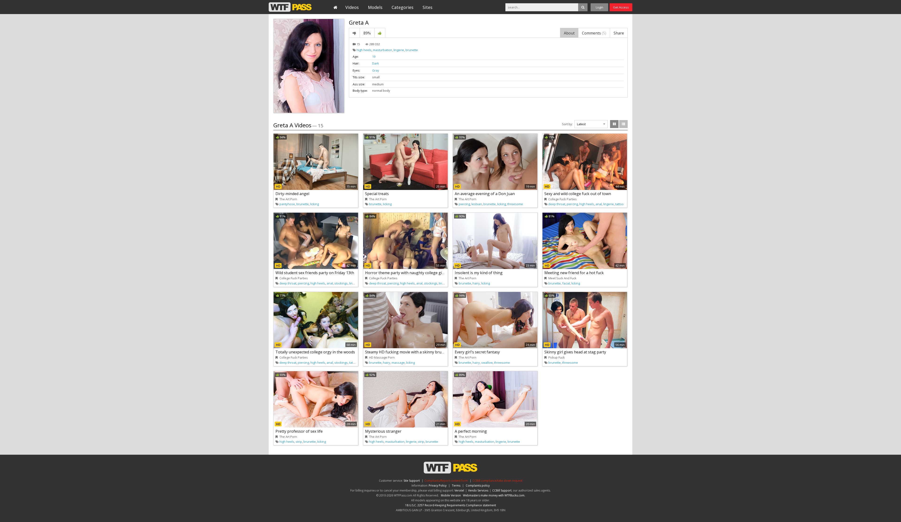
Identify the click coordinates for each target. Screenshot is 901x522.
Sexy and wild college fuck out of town (577, 193)
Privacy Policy (438, 486)
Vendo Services (478, 490)
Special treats (377, 193)
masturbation (382, 50)
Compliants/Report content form (446, 481)
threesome (515, 204)
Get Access (621, 7)
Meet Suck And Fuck (562, 278)
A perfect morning (471, 431)
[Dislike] (354, 33)
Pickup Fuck (556, 357)
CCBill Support (502, 490)
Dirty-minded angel (292, 193)
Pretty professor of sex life (299, 431)
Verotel (459, 490)
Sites (427, 7)
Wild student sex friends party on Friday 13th (314, 272)
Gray (375, 70)
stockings (341, 283)
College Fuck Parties (562, 199)
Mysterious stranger (383, 431)
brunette (411, 50)
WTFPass (290, 7)
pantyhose (287, 204)
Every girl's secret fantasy (477, 352)
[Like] (379, 33)
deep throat (556, 204)
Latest (581, 124)
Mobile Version (451, 495)
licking (314, 204)
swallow (487, 362)
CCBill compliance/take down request (497, 481)
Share (619, 33)
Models (375, 7)
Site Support (412, 481)
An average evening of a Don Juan (485, 193)
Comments (594, 33)
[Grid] (614, 124)
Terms (456, 486)
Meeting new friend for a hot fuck (574, 272)
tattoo (619, 204)
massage (398, 362)
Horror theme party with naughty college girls (405, 272)
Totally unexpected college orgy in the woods (315, 352)
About (569, 33)
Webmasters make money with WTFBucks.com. (494, 495)
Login (599, 7)
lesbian (476, 204)
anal (599, 204)
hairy (476, 283)
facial (566, 283)
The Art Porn (288, 199)
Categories (402, 7)
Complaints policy (478, 486)
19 (373, 56)
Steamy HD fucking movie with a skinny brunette (408, 352)
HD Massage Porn (382, 357)
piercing (464, 204)
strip (299, 441)
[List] (623, 124)
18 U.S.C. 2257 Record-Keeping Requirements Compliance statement (450, 505)
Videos (352, 7)
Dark (375, 63)
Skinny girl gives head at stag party (575, 352)
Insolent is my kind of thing (479, 272)
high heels (364, 50)
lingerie (398, 50)
